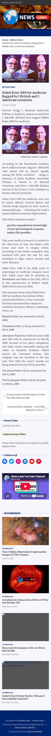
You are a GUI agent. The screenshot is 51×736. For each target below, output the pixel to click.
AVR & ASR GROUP (34, 731)
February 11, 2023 (9, 606)
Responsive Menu (40, 2)
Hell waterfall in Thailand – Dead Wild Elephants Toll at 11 (25, 408)
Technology (7, 548)
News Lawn (25, 720)
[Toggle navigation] (5, 32)
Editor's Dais (8, 87)
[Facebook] (20, 715)
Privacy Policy (38, 720)
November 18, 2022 (10, 702)
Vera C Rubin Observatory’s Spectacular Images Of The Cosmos (24, 553)
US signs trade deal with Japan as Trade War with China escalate (26, 396)
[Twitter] (27, 715)
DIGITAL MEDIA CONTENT (25, 727)
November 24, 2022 (10, 654)
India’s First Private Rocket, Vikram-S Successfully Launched (23, 697)
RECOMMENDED (12, 513)
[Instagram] (24, 715)
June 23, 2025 (8, 558)
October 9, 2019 (9, 105)
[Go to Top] (46, 723)
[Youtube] (31, 715)
